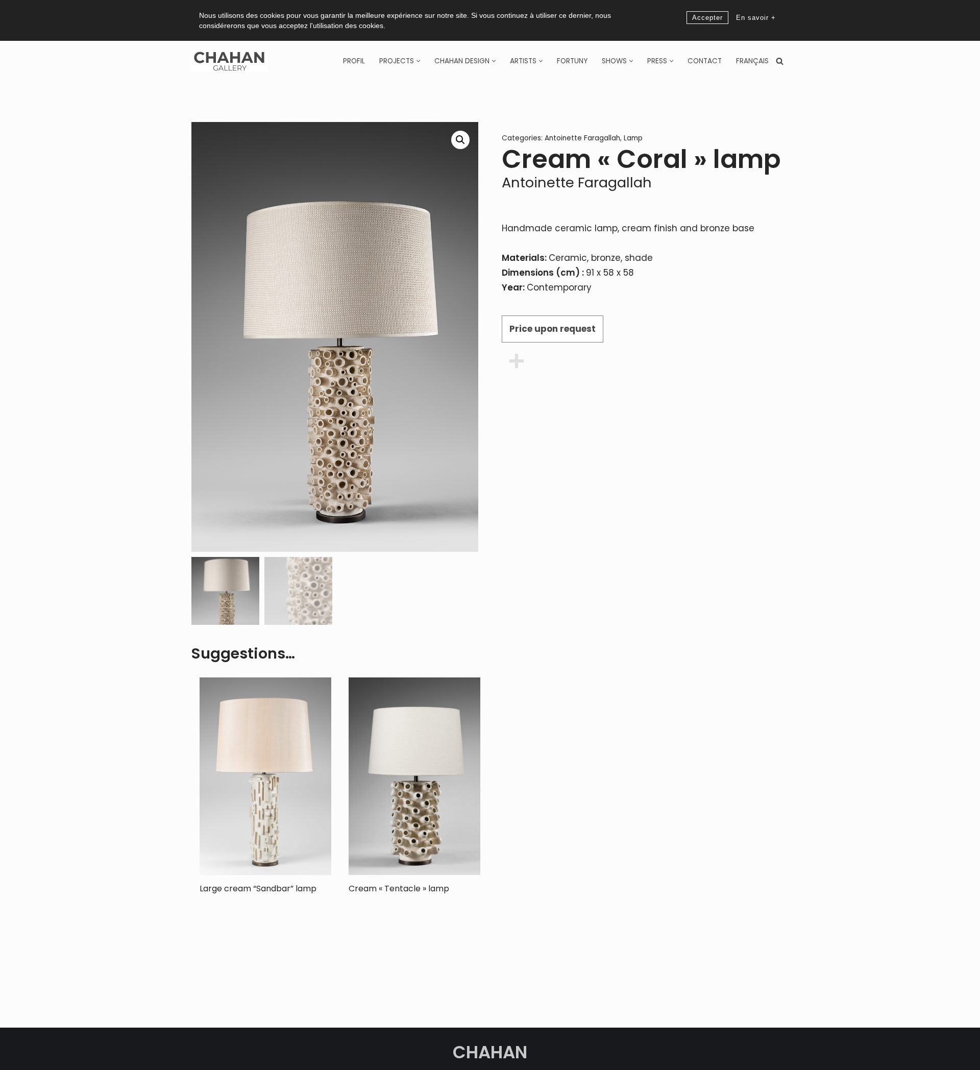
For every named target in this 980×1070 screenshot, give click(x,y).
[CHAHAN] (229, 61)
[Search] (779, 61)
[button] (418, 61)
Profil (354, 61)
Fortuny (572, 61)
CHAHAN (490, 1052)
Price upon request (552, 329)
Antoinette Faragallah (582, 138)
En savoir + (756, 17)
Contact (705, 61)
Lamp (633, 138)
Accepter (707, 17)
